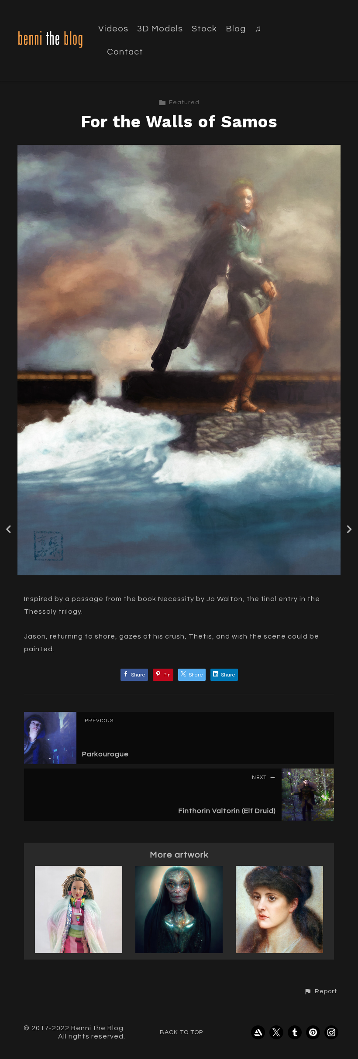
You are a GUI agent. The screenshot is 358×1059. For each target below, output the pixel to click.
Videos (113, 28)
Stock (204, 28)
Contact (125, 52)
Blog (236, 28)
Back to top (181, 1032)
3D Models (160, 28)
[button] (320, 991)
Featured (184, 102)
